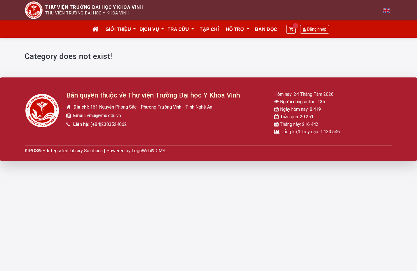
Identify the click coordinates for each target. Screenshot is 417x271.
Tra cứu (178, 29)
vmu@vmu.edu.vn (104, 115)
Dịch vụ (149, 29)
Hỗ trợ (235, 29)
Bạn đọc (266, 29)
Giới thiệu (118, 29)
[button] (134, 29)
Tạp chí (209, 29)
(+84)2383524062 (108, 124)
